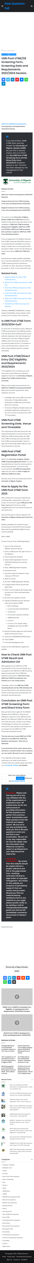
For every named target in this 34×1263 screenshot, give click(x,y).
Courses (5, 1173)
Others (5, 1208)
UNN (17, 971)
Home (4, 50)
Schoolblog (10, 50)
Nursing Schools (7, 1205)
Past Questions (7, 1211)
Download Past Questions (24, 1256)
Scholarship (6, 1232)
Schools (5, 1243)
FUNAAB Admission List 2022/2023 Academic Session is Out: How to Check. (8, 1048)
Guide (4, 1188)
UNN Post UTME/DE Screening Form (13, 124)
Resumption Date (8, 1229)
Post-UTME (5, 54)
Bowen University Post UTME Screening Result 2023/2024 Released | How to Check (25, 1049)
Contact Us (17, 1259)
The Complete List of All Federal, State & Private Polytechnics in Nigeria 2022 (8, 1059)
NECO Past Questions (9, 1200)
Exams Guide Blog (8, 1179)
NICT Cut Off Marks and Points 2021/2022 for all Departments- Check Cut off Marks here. (21, 1087)
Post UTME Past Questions (11, 1214)
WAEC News (6, 1246)
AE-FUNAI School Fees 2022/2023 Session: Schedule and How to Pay (24, 1059)
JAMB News (6, 1191)
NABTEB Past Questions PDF (11, 1197)
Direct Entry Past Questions (11, 1176)
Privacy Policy (11, 1256)
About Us (9, 1259)
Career (5, 1170)
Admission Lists (7, 1168)
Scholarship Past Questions (11, 1234)
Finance (5, 1185)
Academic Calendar (8, 1165)
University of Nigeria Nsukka (17, 967)
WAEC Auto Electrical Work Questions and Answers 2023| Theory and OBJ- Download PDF (21, 1151)
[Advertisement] (17, 31)
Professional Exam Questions (11, 1220)
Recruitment (6, 1223)
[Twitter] (9, 978)
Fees (4, 1182)
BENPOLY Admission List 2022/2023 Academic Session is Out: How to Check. (20, 1122)
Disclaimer (24, 1259)
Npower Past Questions (10, 1202)
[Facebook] (5, 978)
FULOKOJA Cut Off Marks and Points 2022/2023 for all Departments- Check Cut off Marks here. (25, 1069)
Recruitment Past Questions (11, 1226)
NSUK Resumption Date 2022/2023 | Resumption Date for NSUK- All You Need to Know (8, 1069)
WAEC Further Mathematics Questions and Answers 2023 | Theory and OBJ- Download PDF (21, 1107)
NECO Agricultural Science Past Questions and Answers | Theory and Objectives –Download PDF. (21, 1130)
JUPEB (5, 1194)
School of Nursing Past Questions (13, 1237)
